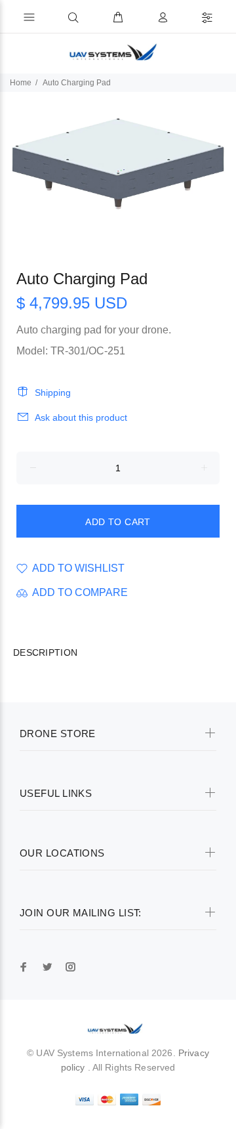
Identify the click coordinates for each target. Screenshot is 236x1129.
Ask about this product (81, 417)
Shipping (53, 392)
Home (20, 82)
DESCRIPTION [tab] (45, 652)
